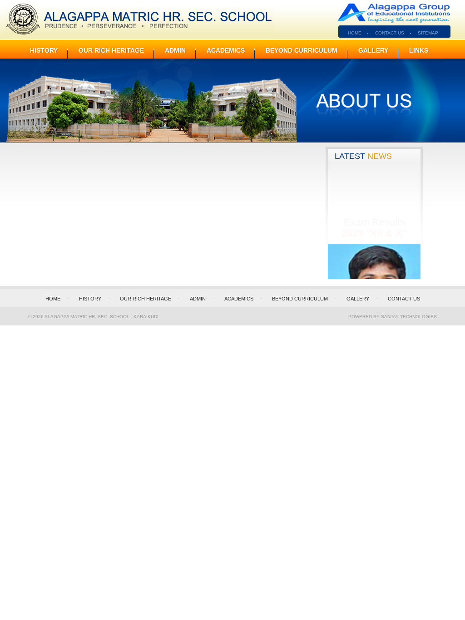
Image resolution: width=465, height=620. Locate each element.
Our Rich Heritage (111, 50)
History (44, 50)
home (354, 32)
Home (52, 298)
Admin (175, 50)
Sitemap (428, 32)
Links (418, 50)
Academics (226, 50)
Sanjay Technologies (409, 316)
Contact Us (389, 32)
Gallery (373, 50)
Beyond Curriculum (301, 50)
